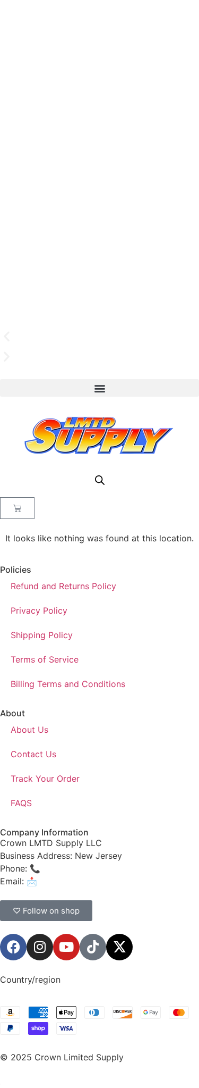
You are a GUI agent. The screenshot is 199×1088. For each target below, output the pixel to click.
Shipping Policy (42, 635)
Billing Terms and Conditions (68, 684)
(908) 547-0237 (75, 868)
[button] (99, 337)
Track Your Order (45, 778)
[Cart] (17, 508)
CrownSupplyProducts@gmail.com (109, 881)
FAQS (21, 803)
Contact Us (33, 754)
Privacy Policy (39, 610)
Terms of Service (45, 659)
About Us (29, 729)
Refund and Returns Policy (63, 586)
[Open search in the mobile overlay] (99, 479)
